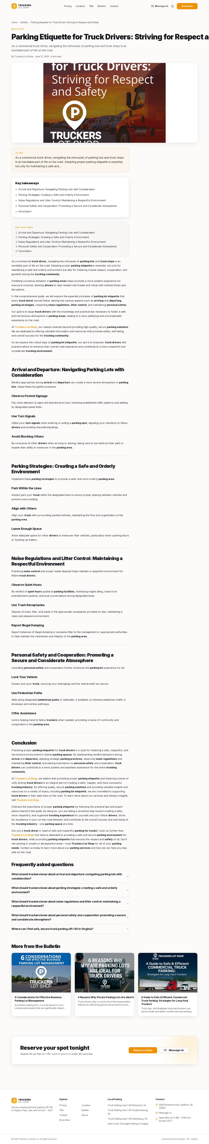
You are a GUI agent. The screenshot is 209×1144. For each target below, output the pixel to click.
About (85, 1115)
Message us (165, 1112)
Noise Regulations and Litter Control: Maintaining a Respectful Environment (62, 241)
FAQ (91, 6)
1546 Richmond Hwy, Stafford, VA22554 (176, 1106)
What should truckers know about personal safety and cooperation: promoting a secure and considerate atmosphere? (68, 917)
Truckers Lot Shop (26, 327)
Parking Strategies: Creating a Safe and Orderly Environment (53, 237)
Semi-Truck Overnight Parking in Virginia (128, 1123)
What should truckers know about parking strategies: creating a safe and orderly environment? (64, 890)
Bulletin (102, 6)
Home (14, 22)
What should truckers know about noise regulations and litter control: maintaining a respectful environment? (65, 903)
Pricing (67, 6)
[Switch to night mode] (173, 6)
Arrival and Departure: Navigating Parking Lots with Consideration (56, 232)
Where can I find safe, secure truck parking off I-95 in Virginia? (52, 928)
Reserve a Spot (143, 1050)
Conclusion (24, 251)
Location (80, 6)
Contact (114, 6)
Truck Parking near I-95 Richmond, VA (127, 1105)
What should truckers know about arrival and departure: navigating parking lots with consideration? (66, 876)
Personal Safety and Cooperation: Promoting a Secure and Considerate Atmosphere (67, 246)
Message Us (161, 6)
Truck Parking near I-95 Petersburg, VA (127, 1118)
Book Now (187, 6)
